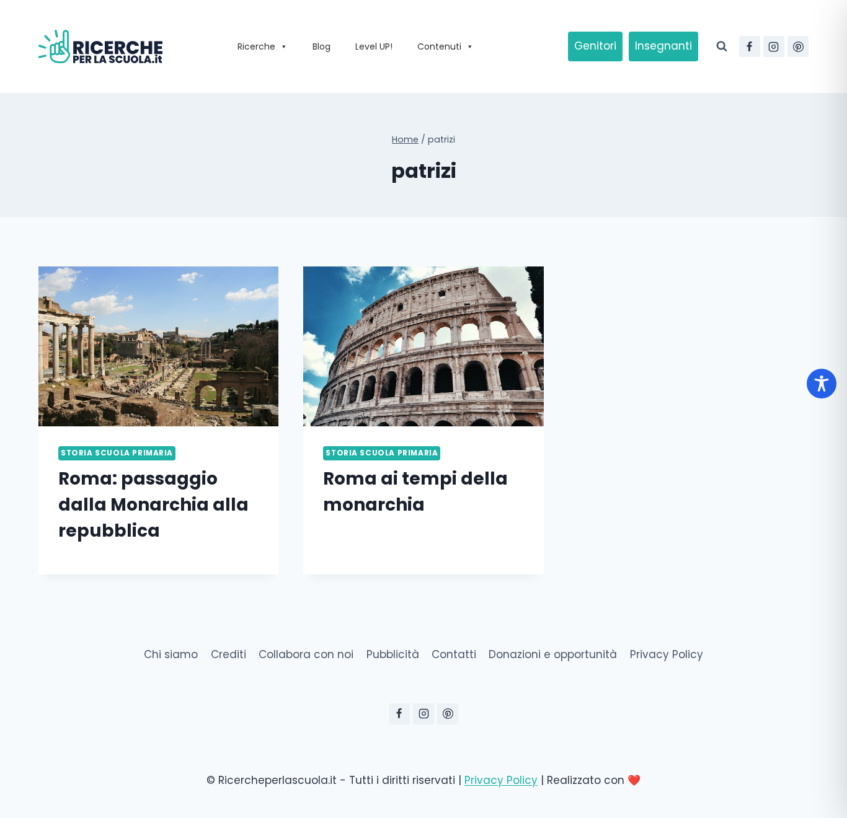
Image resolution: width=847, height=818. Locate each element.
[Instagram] (773, 46)
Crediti (228, 654)
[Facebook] (749, 46)
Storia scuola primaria (117, 453)
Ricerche (256, 46)
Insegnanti (663, 45)
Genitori (595, 45)
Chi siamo (171, 654)
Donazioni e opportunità (553, 654)
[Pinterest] (798, 46)
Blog (321, 46)
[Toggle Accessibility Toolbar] (821, 383)
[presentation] (158, 346)
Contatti (454, 654)
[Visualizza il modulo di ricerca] (722, 46)
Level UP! (373, 46)
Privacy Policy (666, 654)
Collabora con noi (306, 654)
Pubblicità (392, 654)
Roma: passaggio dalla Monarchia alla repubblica (153, 505)
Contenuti (439, 46)
